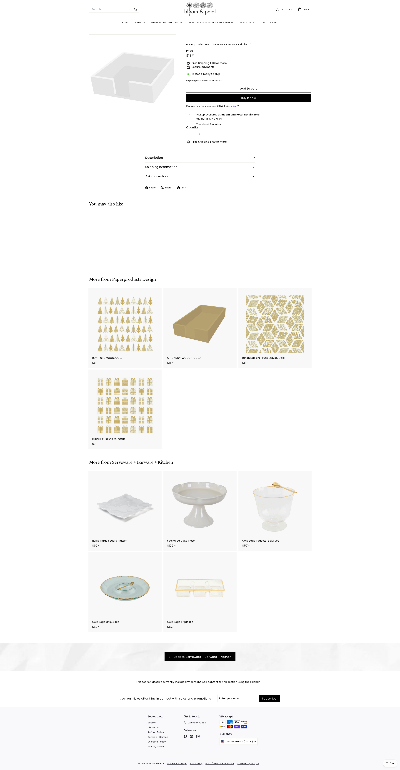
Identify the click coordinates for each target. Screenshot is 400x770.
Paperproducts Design (134, 279)
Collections (203, 44)
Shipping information (161, 167)
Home (125, 22)
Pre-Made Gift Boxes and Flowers (211, 22)
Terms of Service (158, 737)
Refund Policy (156, 732)
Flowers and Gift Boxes (167, 22)
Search (152, 722)
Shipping (191, 80)
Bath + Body (196, 763)
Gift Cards (247, 22)
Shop (138, 22)
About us (153, 727)
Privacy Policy (156, 746)
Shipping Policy (157, 741)
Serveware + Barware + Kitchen (230, 44)
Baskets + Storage (177, 763)
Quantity (192, 127)
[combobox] (114, 9)
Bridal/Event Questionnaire (219, 763)
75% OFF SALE (269, 22)
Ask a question (156, 176)
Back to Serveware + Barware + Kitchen (202, 657)
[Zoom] (132, 78)
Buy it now (248, 98)
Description (154, 158)
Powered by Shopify (248, 763)
